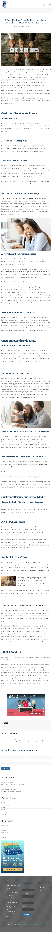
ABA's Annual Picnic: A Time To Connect (9, 789)
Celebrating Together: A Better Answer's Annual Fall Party (12, 786)
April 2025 (3, 830)
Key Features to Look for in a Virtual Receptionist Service (12, 791)
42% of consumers (19, 540)
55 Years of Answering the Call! (7, 782)
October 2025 (4, 828)
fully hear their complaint (31, 328)
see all (4, 814)
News (3, 807)
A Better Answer (23, 171)
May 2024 (3, 835)
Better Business (5, 809)
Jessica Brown (18, 26)
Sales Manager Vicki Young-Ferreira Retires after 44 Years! (12, 784)
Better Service (5, 805)
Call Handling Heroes (6, 812)
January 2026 (4, 825)
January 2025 (4, 832)
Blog (3, 802)
